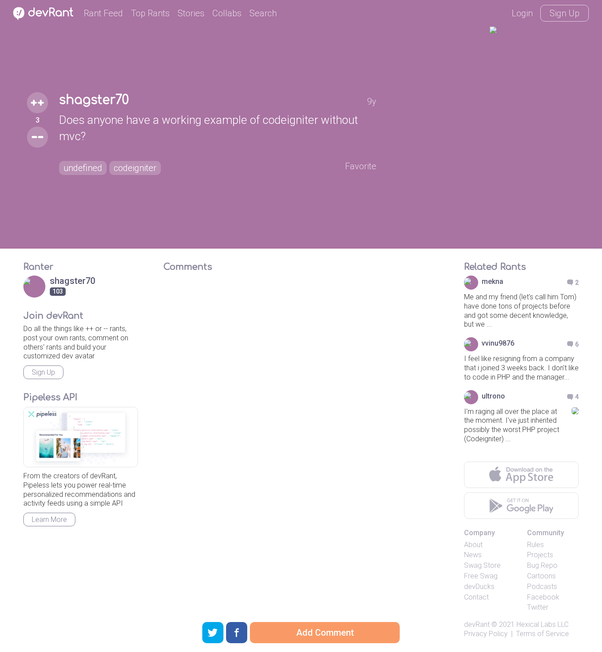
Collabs (227, 13)
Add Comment (325, 632)
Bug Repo (542, 565)
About (473, 544)
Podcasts (542, 586)
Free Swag (481, 576)
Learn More (49, 519)
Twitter (537, 607)
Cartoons (541, 576)
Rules (535, 544)
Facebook (543, 597)
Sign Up (565, 13)
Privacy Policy (486, 634)
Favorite (360, 166)
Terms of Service (542, 634)
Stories (191, 13)
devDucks (479, 586)
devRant (477, 624)
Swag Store (482, 565)
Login (522, 13)
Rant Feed (103, 13)
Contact (476, 597)
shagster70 (94, 100)
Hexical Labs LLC (543, 624)
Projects (540, 555)
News (473, 555)
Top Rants (150, 13)
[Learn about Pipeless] (80, 437)
